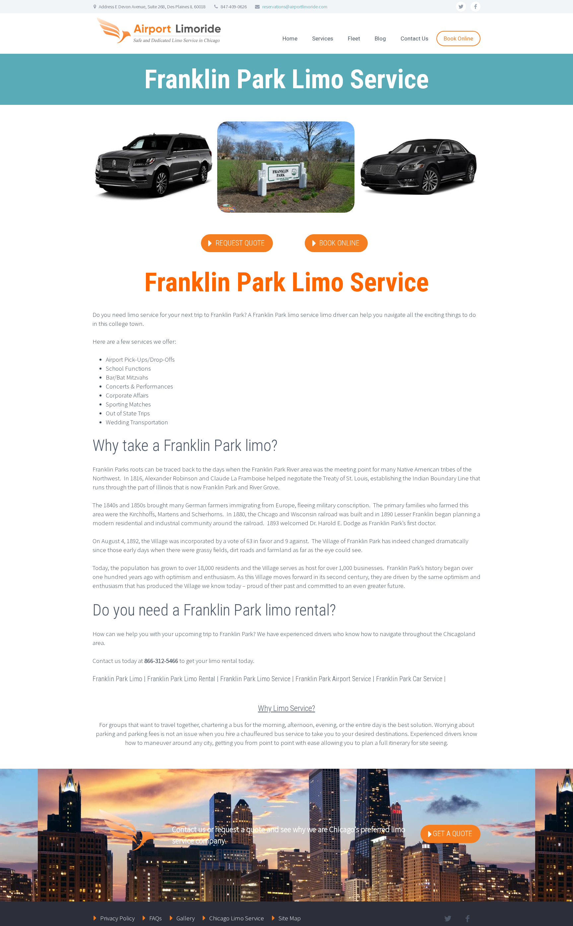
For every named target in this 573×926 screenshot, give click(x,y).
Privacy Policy (117, 918)
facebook (475, 7)
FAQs (155, 918)
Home (290, 38)
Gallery (185, 918)
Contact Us (414, 38)
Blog (380, 38)
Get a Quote (452, 833)
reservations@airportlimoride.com (294, 7)
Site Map (290, 918)
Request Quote (240, 243)
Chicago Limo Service (236, 918)
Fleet (354, 38)
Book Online (458, 38)
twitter (461, 7)
